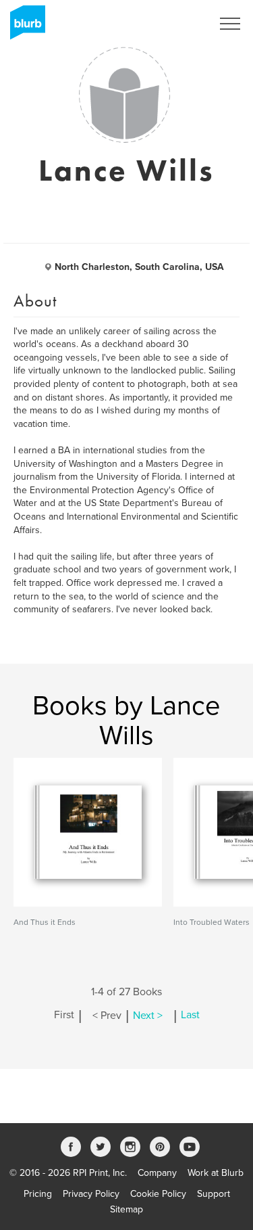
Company (157, 1173)
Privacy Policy (91, 1194)
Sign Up (177, 23)
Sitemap (126, 1209)
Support (213, 1194)
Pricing (38, 1194)
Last (190, 1015)
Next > (148, 1015)
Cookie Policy (158, 1194)
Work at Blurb (216, 1173)
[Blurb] (23, 27)
